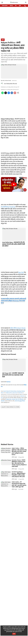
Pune (16, 393)
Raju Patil (21, 272)
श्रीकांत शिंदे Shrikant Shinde (18, 328)
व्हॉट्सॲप (3, 401)
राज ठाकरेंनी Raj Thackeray (8, 207)
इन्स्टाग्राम (13, 399)
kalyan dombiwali (10, 407)
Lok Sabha (17, 407)
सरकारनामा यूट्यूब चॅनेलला (20, 401)
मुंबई (20, 5)
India (14, 393)
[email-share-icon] (15, 94)
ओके (14, 634)
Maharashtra (9, 393)
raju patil (3, 407)
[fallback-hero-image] (6, 450)
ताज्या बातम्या (4, 5)
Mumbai (20, 393)
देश (15, 5)
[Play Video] (14, 184)
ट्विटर (10, 399)
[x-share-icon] (5, 94)
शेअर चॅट (17, 399)
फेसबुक (7, 399)
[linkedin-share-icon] (12, 94)
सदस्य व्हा (8, 382)
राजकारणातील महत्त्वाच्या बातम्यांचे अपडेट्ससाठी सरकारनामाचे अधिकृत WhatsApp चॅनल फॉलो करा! (13, 301)
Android (22, 396)
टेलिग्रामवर (21, 399)
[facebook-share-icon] (8, 94)
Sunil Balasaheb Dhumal (10, 84)
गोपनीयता (20, 630)
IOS (2, 398)
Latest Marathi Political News (10, 391)
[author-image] (2, 83)
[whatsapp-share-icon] (2, 94)
